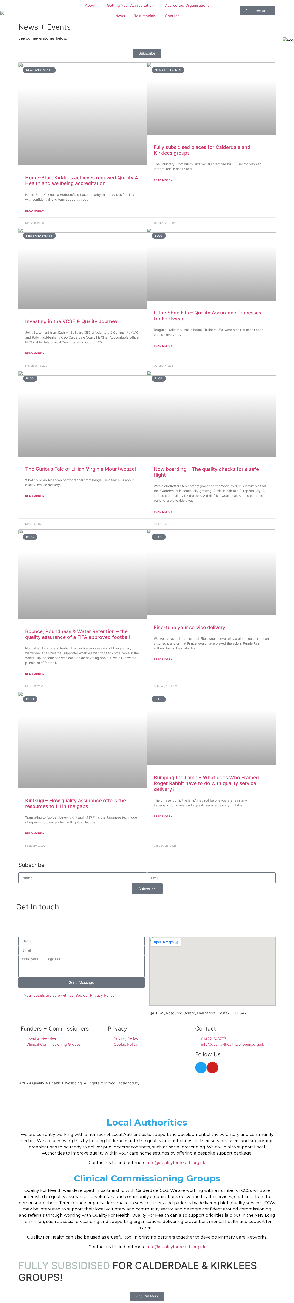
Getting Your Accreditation (130, 5)
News (120, 16)
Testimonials (145, 16)
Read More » (34, 210)
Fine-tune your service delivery (189, 627)
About (90, 5)
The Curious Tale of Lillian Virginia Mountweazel (80, 469)
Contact (172, 16)
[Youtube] (212, 1067)
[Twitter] (201, 1067)
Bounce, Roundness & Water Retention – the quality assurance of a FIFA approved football (77, 634)
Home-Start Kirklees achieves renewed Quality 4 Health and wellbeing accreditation (81, 180)
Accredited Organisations (187, 5)
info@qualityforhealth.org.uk (176, 1162)
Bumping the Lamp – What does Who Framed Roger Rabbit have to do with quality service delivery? (206, 783)
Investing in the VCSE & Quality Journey (71, 321)
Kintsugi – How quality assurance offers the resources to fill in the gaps (75, 803)
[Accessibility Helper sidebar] (288, 40)
